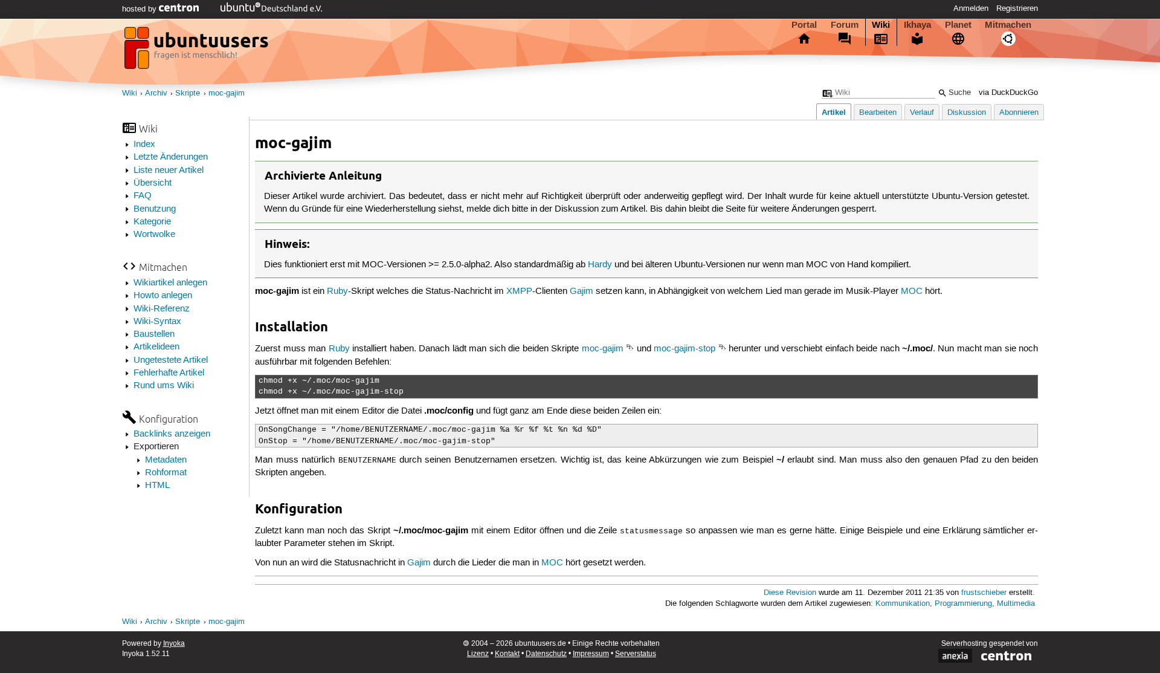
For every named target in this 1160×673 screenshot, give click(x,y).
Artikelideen (156, 347)
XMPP (519, 291)
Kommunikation (902, 603)
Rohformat (166, 472)
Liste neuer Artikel (169, 170)
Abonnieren (1019, 112)
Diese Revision (790, 592)
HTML (157, 485)
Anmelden (970, 8)
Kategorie (152, 221)
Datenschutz (546, 653)
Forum (845, 25)
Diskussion (966, 112)
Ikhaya (917, 25)
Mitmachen (1008, 25)
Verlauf (922, 112)
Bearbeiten (878, 112)
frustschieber (984, 592)
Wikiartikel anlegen (170, 283)
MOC (912, 291)
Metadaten (166, 460)
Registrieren (1017, 8)
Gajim (581, 291)
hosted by (140, 9)
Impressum (591, 653)
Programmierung (963, 603)
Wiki (881, 25)
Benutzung (155, 209)
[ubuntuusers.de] (197, 51)
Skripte (187, 93)
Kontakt (507, 653)
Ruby (337, 291)
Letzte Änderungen (171, 157)
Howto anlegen (163, 295)
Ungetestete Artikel (171, 360)
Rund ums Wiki (164, 385)
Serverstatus (635, 653)
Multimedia (1016, 603)
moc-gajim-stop (684, 348)
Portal (804, 25)
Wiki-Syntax (157, 321)
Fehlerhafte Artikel (169, 373)
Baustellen (154, 334)
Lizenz (478, 653)
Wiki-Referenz (162, 309)
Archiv (156, 93)
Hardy (600, 264)
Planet (958, 25)
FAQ (143, 195)
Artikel (834, 112)
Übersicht (153, 183)
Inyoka (174, 643)
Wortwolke (154, 234)
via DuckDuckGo (1008, 92)
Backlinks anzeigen (172, 434)
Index (144, 144)
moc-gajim (226, 93)
